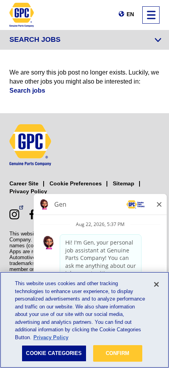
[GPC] (21, 15)
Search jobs (27, 90)
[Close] (156, 284)
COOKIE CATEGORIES (54, 353)
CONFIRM (118, 353)
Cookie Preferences (76, 183)
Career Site (24, 183)
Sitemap (123, 183)
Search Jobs (35, 39)
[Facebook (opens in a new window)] (32, 214)
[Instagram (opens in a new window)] (14, 214)
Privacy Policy (28, 191)
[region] (84, 320)
